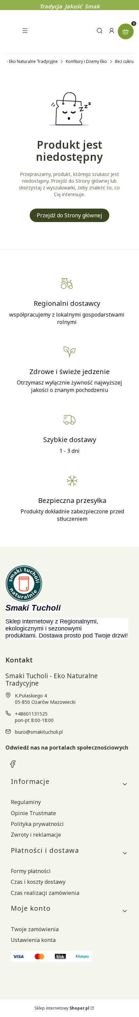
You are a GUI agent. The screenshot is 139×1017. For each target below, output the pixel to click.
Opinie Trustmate (33, 813)
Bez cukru (124, 61)
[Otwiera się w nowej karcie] (12, 764)
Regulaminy (26, 802)
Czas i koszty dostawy (38, 881)
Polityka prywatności (37, 824)
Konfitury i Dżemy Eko (86, 61)
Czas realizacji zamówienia (45, 893)
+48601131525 (31, 714)
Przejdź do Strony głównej (69, 215)
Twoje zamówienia (35, 929)
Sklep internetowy (61, 1008)
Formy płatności (31, 871)
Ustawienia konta (33, 940)
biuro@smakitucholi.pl (39, 732)
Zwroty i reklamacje (36, 834)
